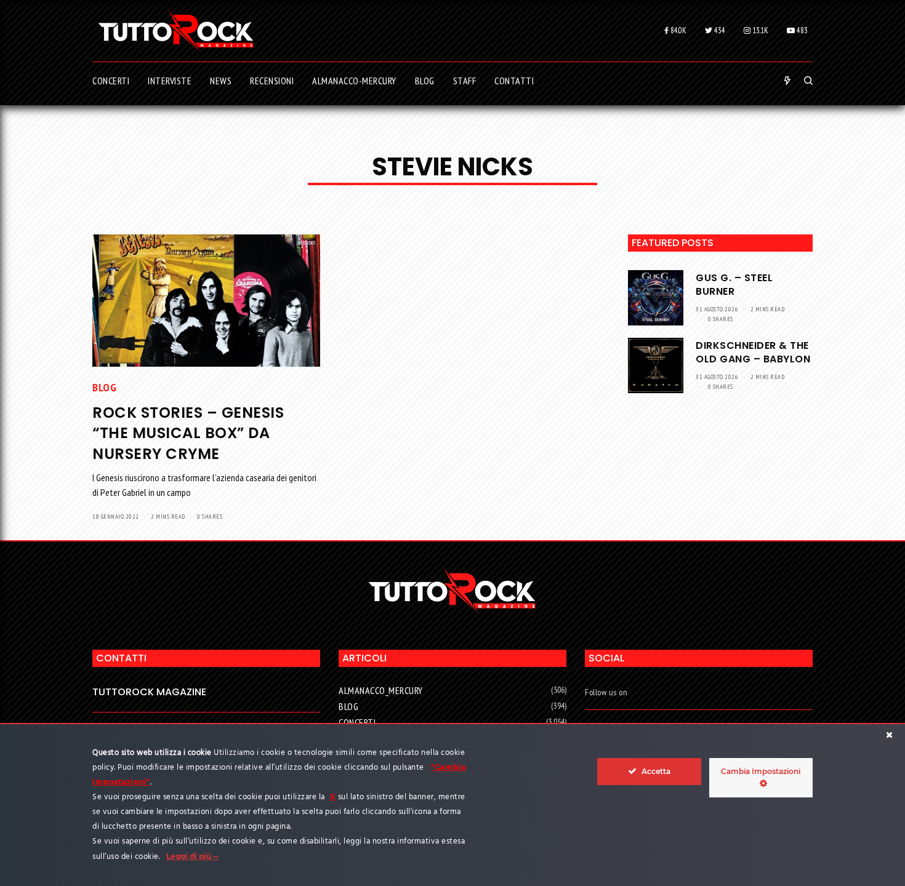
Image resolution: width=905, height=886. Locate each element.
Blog (104, 387)
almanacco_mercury (381, 690)
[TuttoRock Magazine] (175, 30)
